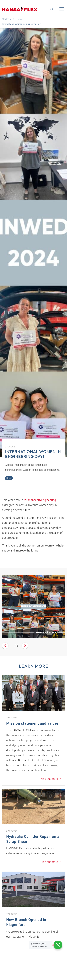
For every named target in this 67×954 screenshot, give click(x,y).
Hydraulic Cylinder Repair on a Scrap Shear (32, 839)
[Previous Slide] (5, 646)
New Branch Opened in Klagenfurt (26, 922)
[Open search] (52, 9)
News (19, 19)
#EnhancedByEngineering (40, 500)
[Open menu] (61, 8)
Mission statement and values (32, 723)
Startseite (6, 19)
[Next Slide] (25, 646)
